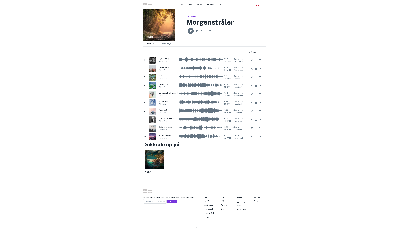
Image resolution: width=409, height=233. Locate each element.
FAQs (223, 201)
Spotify (207, 201)
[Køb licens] (210, 31)
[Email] (152, 209)
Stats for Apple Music (242, 204)
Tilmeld (172, 201)
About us (224, 205)
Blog (222, 209)
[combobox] (254, 52)
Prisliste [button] (210, 5)
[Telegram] (149, 209)
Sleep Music (241, 209)
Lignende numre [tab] (149, 44)
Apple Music (208, 205)
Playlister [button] (199, 5)
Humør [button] (189, 5)
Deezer (207, 217)
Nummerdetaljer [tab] (165, 44)
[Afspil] (190, 30)
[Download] (201, 31)
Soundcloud (208, 209)
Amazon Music (209, 213)
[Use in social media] (197, 31)
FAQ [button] (219, 5)
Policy (256, 201)
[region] (203, 162)
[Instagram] (146, 209)
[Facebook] (144, 209)
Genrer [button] (180, 5)
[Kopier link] (206, 31)
